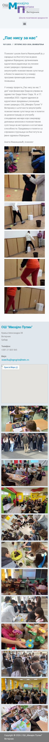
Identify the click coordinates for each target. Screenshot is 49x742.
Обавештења (38, 44)
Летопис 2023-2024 (22, 44)
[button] (24, 24)
